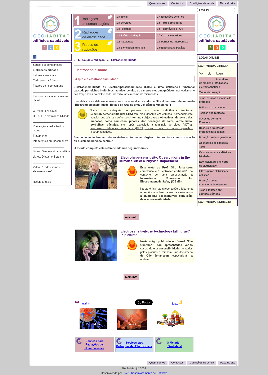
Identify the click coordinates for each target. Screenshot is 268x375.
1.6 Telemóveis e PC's (170, 28)
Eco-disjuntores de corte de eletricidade (213, 163)
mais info (131, 217)
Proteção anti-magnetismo (215, 137)
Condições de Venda (202, 3)
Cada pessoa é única (45, 80)
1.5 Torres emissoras (169, 22)
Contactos (177, 3)
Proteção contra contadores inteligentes (213, 182)
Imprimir (85, 303)
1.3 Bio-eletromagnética (130, 47)
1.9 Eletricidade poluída (171, 47)
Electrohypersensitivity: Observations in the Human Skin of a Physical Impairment (154, 159)
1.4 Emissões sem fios (170, 16)
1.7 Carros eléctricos (169, 35)
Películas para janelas (212, 107)
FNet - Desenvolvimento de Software (145, 373)
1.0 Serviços (123, 22)
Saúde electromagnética (47, 64)
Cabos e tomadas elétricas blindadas (215, 154)
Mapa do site (227, 3)
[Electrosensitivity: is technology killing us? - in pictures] (96, 244)
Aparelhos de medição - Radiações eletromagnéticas (213, 83)
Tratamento (40, 135)
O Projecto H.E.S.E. (45, 110)
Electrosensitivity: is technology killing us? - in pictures (154, 233)
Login (219, 73)
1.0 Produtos (123, 28)
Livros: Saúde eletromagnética (51, 151)
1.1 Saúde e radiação (128, 35)
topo (175, 303)
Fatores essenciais (44, 75)
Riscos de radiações (92, 46)
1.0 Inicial (122, 16)
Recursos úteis (42, 181)
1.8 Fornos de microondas (172, 41)
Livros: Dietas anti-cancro (48, 156)
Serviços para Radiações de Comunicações (94, 344)
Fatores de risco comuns (48, 85)
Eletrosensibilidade (45, 70)
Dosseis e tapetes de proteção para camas (212, 130)
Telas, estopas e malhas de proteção (215, 100)
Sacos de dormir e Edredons (210, 120)
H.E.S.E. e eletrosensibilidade (51, 116)
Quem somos (157, 3)
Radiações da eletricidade (92, 34)
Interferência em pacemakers (50, 141)
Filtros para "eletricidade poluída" (214, 173)
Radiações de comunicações (94, 21)
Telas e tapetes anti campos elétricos (210, 192)
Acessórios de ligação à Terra (213, 144)
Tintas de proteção (210, 92)
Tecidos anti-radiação (212, 113)
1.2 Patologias (124, 41)
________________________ (50, 90)
